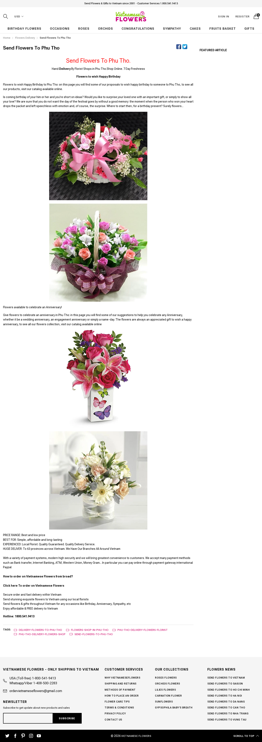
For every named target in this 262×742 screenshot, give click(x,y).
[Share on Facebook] (178, 46)
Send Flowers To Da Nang (226, 701)
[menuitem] (24, 28)
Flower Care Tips (117, 701)
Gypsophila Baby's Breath (174, 707)
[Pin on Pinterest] (191, 46)
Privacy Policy (115, 713)
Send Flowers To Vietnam (226, 677)
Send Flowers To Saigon (225, 683)
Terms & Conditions (119, 707)
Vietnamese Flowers (136, 735)
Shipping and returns (121, 683)
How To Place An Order (122, 695)
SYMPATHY (172, 28)
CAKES (195, 28)
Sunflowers (164, 701)
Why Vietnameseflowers (122, 677)
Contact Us (113, 719)
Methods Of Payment (120, 689)
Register (242, 16)
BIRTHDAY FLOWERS (24, 28)
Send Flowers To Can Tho (226, 707)
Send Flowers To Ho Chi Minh (228, 689)
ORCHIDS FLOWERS (167, 683)
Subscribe (67, 718)
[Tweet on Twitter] (184, 46)
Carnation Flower (168, 695)
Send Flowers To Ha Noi (224, 695)
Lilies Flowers (165, 689)
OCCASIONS (60, 28)
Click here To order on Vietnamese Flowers (33, 585)
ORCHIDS (105, 28)
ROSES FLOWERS (166, 677)
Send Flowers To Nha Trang (227, 713)
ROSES (83, 28)
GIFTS (249, 28)
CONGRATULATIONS (138, 28)
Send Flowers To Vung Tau (226, 719)
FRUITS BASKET (222, 28)
